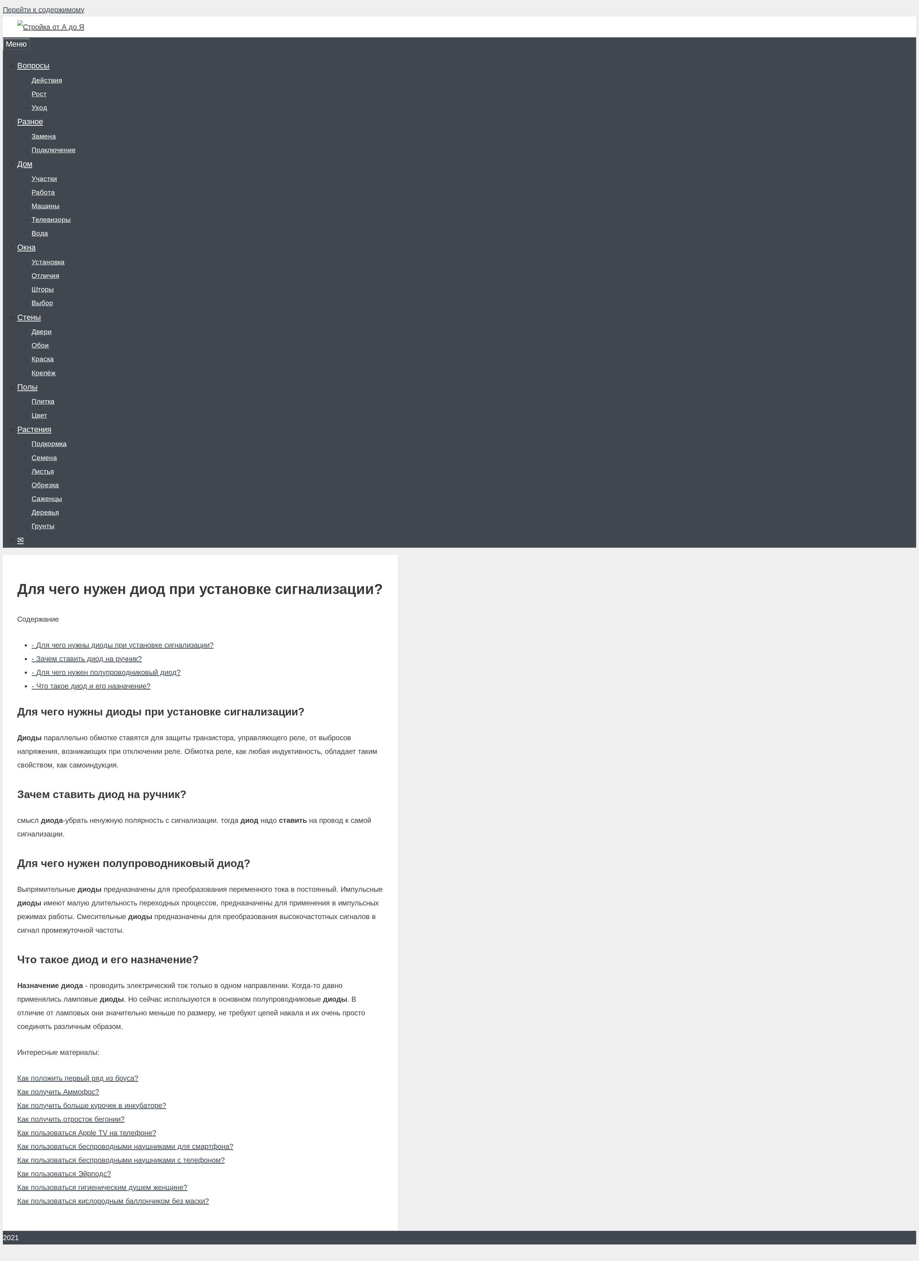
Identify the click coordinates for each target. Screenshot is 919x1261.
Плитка (43, 401)
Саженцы (47, 498)
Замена (44, 136)
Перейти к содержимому (43, 10)
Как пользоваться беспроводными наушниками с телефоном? (121, 1160)
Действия (47, 80)
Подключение (54, 150)
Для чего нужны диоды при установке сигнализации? (123, 645)
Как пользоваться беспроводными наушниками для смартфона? (125, 1146)
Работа (43, 192)
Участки (44, 178)
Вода (40, 233)
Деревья (45, 512)
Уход (39, 107)
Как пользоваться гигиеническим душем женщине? (102, 1187)
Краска (43, 359)
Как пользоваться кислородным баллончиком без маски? (113, 1201)
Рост (39, 94)
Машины (46, 206)
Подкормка (49, 444)
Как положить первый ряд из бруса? (77, 1078)
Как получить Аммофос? (58, 1092)
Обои (40, 345)
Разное (30, 121)
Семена (44, 458)
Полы (27, 387)
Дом (24, 163)
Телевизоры (51, 219)
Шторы (43, 289)
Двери (42, 331)
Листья (43, 471)
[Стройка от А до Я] (50, 27)
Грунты (43, 526)
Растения (34, 429)
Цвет (39, 415)
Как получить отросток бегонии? (71, 1119)
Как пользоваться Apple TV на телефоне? (86, 1133)
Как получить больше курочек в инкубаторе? (91, 1105)
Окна (26, 247)
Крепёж (44, 373)
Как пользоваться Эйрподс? (64, 1174)
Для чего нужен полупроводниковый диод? (106, 672)
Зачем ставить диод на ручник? (87, 659)
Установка (48, 262)
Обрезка (45, 485)
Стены (29, 317)
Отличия (45, 275)
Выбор (42, 303)
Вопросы (33, 65)
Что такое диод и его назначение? (91, 686)
